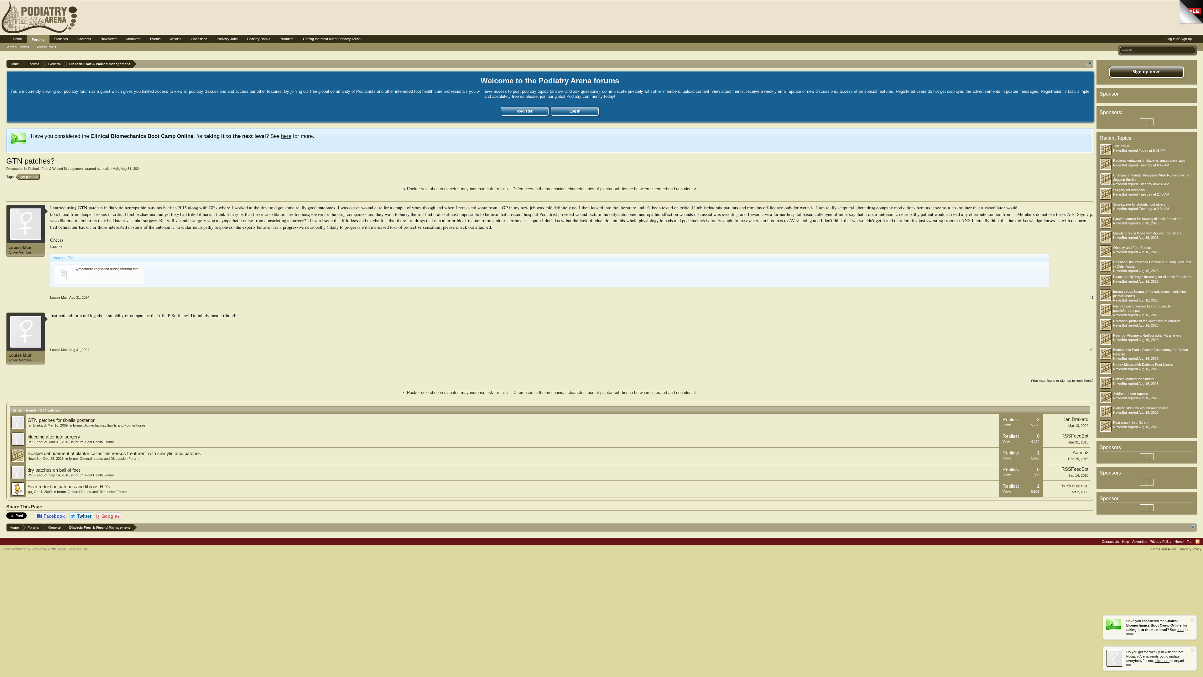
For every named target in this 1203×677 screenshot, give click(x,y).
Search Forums (17, 47)
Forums (38, 39)
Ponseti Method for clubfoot (1133, 379)
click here (1162, 661)
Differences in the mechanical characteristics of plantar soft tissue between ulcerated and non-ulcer (603, 188)
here (286, 136)
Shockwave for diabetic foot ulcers (1139, 204)
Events (155, 39)
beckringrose (1075, 485)
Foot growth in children (1130, 422)
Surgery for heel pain (1129, 190)
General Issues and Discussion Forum (109, 458)
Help (1125, 541)
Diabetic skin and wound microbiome (1141, 408)
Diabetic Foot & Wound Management (56, 169)
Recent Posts (46, 47)
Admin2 (1080, 452)
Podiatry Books (258, 39)
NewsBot (34, 458)
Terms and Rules (1164, 549)
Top (1189, 541)
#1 (1091, 297)
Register (525, 111)
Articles (175, 39)
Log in (575, 111)
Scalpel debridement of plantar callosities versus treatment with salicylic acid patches (114, 453)
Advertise (1139, 541)
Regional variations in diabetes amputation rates (1149, 160)
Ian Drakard (37, 425)
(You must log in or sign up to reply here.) (1062, 380)
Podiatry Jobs (227, 39)
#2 (1091, 350)
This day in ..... (1124, 146)
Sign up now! (1147, 72)
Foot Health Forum (99, 442)
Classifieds (199, 39)
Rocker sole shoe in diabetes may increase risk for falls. (458, 188)
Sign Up (1084, 214)
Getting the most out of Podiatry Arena (332, 39)
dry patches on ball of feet (54, 470)
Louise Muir (110, 169)
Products (287, 39)
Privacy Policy (1160, 541)
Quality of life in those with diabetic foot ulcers (1147, 233)
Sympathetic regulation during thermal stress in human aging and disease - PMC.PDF (139, 269)
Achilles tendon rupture (1130, 394)
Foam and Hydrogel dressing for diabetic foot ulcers (1152, 277)
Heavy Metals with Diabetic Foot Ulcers (1143, 364)
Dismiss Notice (1088, 135)
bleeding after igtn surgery (54, 436)
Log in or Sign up (1179, 39)
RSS (1197, 541)
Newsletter (109, 39)
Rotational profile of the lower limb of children (1146, 321)
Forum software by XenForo (45, 549)
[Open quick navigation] (1089, 64)
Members (133, 39)
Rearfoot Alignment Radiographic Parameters (1147, 335)
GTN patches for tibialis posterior (61, 420)
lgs (30, 492)
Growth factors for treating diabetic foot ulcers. (1148, 219)
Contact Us (1110, 541)
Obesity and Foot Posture (1132, 247)
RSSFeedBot (37, 442)
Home (17, 39)
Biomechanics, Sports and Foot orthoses (115, 425)
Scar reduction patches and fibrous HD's (69, 486)
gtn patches (29, 177)
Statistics (61, 39)
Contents (84, 39)
